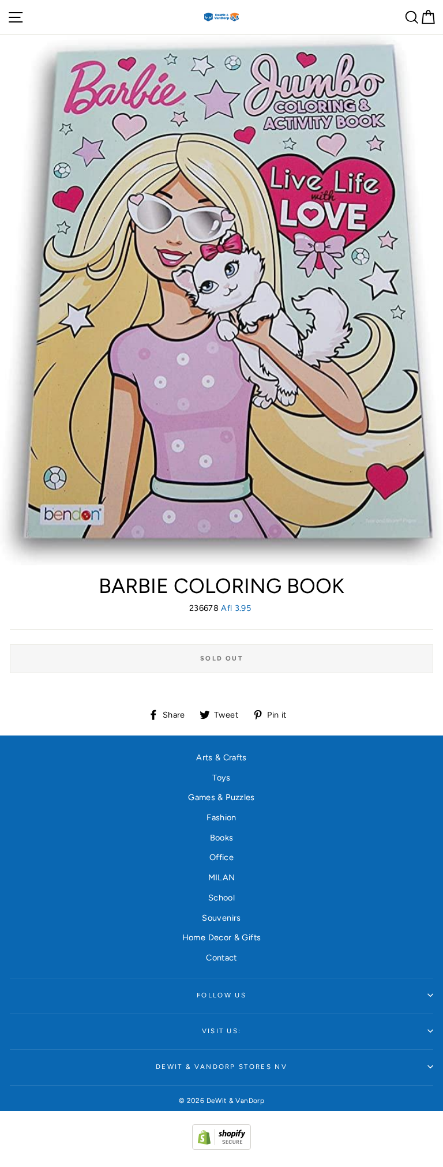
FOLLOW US (221, 995)
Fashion (221, 817)
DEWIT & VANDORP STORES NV (221, 1067)
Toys (221, 777)
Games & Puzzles (221, 797)
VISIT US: (222, 1031)
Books (222, 837)
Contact (221, 957)
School (221, 897)
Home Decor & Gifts (221, 937)
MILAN (221, 877)
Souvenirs (221, 918)
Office (221, 857)
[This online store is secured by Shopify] (221, 1147)
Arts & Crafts (221, 757)
